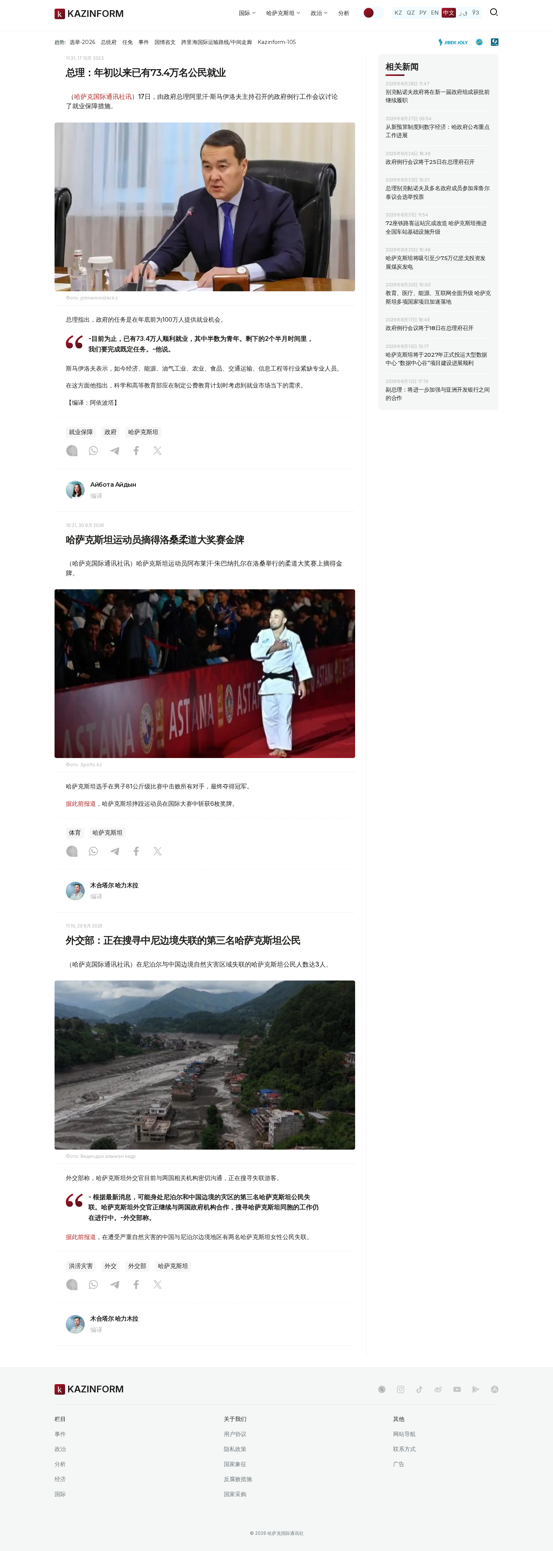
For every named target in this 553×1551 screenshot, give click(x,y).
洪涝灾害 (81, 1266)
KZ (398, 12)
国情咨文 (165, 42)
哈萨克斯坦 (143, 432)
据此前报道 (81, 803)
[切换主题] (373, 13)
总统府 (109, 42)
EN (435, 12)
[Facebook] (136, 451)
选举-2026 (82, 42)
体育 (75, 832)
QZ (411, 12)
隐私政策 (235, 1449)
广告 (398, 1464)
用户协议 (235, 1434)
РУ (423, 12)
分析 (343, 13)
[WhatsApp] (93, 451)
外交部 (137, 1266)
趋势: (60, 42)
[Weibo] (438, 1389)
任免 (127, 42)
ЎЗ (475, 12)
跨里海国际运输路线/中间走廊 (216, 42)
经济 (60, 1479)
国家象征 (235, 1464)
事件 (143, 42)
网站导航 (404, 1434)
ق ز (463, 12)
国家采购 (235, 1494)
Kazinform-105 (277, 42)
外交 (111, 1266)
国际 (60, 1494)
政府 (111, 432)
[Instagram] (72, 451)
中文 (448, 12)
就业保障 (81, 432)
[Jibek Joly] (455, 42)
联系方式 (404, 1449)
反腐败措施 (238, 1479)
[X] (158, 451)
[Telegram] (115, 451)
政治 (60, 1449)
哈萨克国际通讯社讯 (103, 96)
